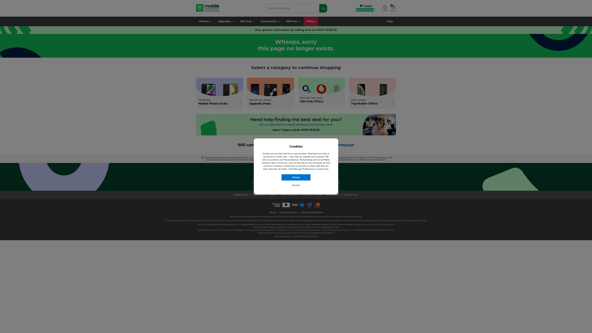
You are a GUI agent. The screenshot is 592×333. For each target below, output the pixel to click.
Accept (296, 177)
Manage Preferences (304, 169)
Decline (296, 185)
